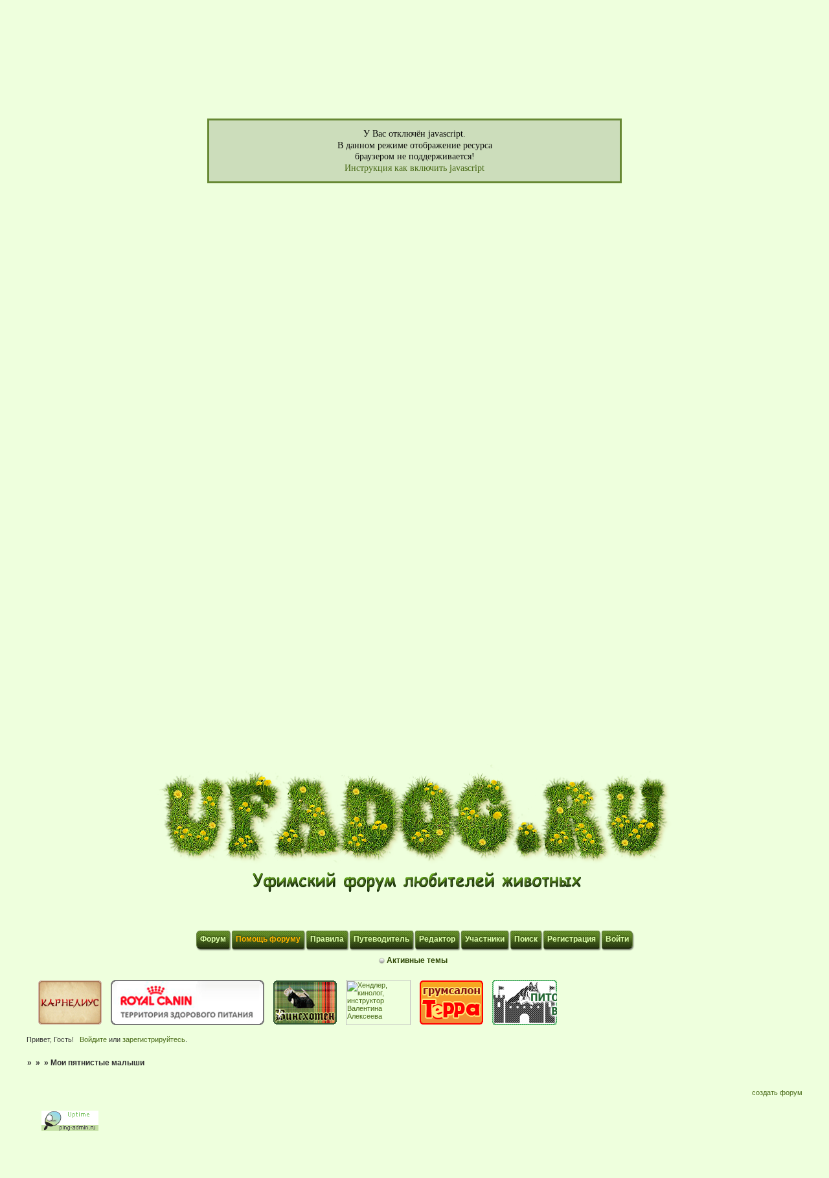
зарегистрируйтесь (153, 1039)
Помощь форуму (268, 939)
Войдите (93, 1039)
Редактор (437, 939)
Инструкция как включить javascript (414, 168)
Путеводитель (381, 939)
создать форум (777, 1092)
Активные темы (417, 960)
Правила (327, 939)
